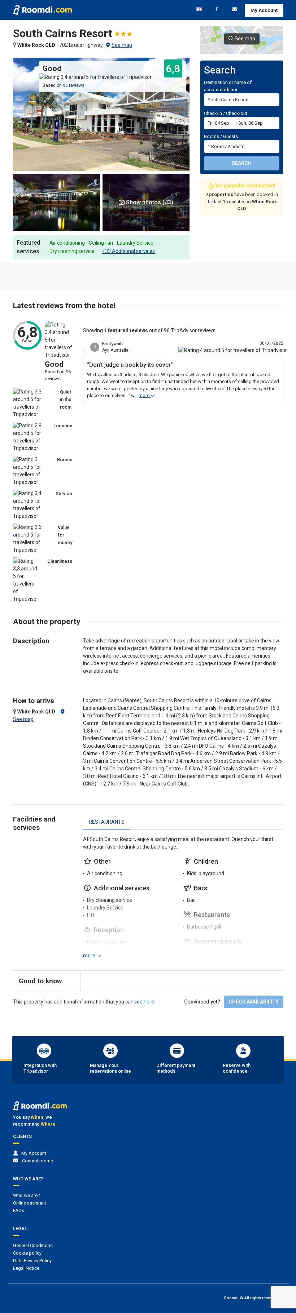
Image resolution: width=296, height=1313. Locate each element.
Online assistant (29, 1203)
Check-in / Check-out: (226, 113)
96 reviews (73, 85)
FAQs (18, 1210)
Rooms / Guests (221, 136)
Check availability (253, 1002)
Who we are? (26, 1195)
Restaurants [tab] (107, 822)
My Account (264, 10)
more (145, 395)
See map (122, 45)
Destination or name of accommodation (228, 86)
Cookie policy (27, 1253)
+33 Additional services (128, 251)
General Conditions (33, 1245)
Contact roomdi (38, 1160)
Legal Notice (26, 1268)
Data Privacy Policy (32, 1260)
